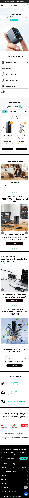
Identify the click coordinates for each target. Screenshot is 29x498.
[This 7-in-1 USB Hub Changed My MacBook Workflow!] (14, 172)
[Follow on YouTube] (2, 491)
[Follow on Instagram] (9, 491)
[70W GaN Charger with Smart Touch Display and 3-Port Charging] (14, 29)
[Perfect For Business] (14, 217)
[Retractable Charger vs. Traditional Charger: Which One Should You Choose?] (14, 278)
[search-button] (24, 5)
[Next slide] (27, 29)
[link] (5, 464)
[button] (4, 5)
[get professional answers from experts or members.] (14, 331)
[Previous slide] (1, 29)
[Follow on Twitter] (15, 491)
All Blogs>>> (4, 263)
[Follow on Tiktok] (5, 491)
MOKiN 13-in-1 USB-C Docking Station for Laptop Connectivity (21, 136)
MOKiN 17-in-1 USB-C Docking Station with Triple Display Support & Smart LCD (8, 136)
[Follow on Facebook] (12, 491)
